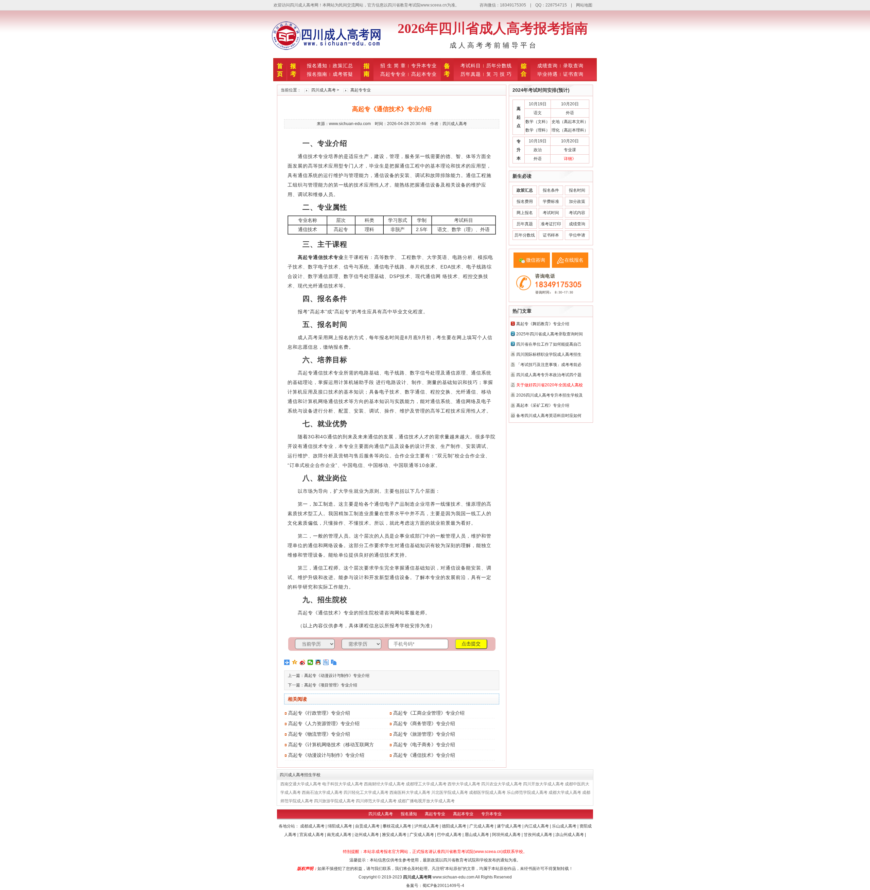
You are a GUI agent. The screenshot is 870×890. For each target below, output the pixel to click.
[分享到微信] (310, 662)
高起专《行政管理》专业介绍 (319, 713)
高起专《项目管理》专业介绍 (330, 685)
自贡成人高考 (368, 826)
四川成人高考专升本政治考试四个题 (548, 374)
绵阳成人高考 (340, 826)
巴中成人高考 (450, 834)
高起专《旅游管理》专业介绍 (424, 734)
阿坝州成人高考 (507, 834)
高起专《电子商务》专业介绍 (424, 744)
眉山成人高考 (477, 834)
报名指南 (317, 74)
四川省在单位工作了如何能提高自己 (548, 344)
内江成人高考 (537, 826)
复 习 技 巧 (499, 74)
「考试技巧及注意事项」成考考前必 (548, 364)
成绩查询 (547, 65)
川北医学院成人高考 (449, 792)
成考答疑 (343, 74)
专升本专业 (424, 65)
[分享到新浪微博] (303, 662)
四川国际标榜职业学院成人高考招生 (548, 354)
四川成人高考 (323, 90)
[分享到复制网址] (334, 662)
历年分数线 (499, 65)
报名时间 (577, 190)
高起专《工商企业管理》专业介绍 (429, 713)
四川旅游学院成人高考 (334, 801)
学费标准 (551, 201)
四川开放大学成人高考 (543, 784)
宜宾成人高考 (312, 834)
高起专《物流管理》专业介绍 (319, 734)
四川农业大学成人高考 (501, 784)
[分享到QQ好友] (318, 662)
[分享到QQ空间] (295, 662)
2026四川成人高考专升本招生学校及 (549, 395)
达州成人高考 (367, 834)
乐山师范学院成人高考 (527, 792)
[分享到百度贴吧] (326, 662)
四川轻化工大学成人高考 (366, 792)
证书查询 (573, 74)
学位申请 (577, 235)
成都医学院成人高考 (487, 792)
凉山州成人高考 (570, 834)
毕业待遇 (547, 74)
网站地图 (584, 5)
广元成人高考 (482, 826)
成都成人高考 (313, 826)
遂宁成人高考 (509, 826)
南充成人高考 (339, 834)
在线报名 (574, 260)
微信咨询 (535, 260)
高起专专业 (393, 74)
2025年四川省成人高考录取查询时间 (549, 334)
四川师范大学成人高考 (376, 801)
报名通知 (317, 65)
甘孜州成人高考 (538, 834)
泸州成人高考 (427, 826)
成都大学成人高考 (565, 792)
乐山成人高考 (564, 826)
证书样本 (551, 235)
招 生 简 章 (393, 65)
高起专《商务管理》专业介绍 (424, 723)
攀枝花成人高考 (397, 826)
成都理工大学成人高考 (426, 784)
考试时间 (551, 212)
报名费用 (525, 201)
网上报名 (525, 212)
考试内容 (577, 212)
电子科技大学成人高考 (342, 784)
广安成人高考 (422, 834)
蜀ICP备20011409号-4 (443, 885)
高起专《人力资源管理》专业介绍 (324, 723)
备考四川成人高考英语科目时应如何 (548, 415)
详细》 (570, 158)
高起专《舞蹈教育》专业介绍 (542, 323)
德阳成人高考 (454, 826)
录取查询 (573, 65)
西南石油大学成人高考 (322, 792)
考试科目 (470, 65)
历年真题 (470, 74)
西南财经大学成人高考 (384, 784)
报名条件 (551, 190)
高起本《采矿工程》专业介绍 (542, 405)
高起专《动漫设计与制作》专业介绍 (336, 675)
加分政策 (577, 201)
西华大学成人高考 (464, 784)
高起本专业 (424, 74)
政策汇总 (343, 65)
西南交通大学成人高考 (300, 784)
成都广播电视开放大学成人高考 (426, 801)
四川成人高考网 (417, 877)
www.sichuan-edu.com (453, 877)
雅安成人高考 (394, 834)
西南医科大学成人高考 (409, 792)
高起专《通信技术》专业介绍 (424, 755)
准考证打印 (551, 224)
